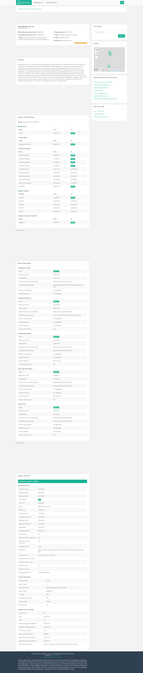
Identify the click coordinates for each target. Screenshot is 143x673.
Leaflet (102, 71)
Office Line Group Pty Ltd (101, 117)
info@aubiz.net (56, 655)
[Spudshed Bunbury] (108, 66)
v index (33, 9)
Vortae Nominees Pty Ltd (101, 88)
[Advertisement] (71, 17)
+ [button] (96, 50)
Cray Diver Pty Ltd (99, 114)
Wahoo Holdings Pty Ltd (101, 93)
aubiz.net (20, 9)
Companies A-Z (38, 2)
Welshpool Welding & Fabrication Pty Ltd (105, 99)
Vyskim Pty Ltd (98, 90)
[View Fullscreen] (96, 57)
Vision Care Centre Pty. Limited (103, 82)
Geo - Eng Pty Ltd (99, 111)
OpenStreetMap (115, 71)
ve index (38, 9)
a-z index (27, 9)
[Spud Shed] (110, 54)
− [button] (96, 53)
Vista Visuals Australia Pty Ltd (102, 85)
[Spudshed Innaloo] (109, 52)
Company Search (51, 2)
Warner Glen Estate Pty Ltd (101, 96)
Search (121, 36)
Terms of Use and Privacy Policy (52, 657)
